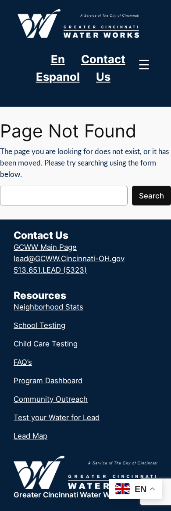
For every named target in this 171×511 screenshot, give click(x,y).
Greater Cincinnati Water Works (70, 494)
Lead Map (30, 436)
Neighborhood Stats (48, 306)
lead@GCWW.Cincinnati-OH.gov (69, 258)
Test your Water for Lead (57, 417)
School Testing (39, 325)
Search (151, 195)
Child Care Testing (46, 343)
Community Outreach (51, 399)
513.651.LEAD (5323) (50, 270)
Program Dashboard (48, 380)
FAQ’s (23, 362)
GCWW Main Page (45, 247)
